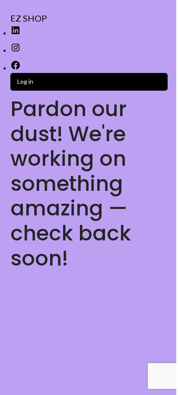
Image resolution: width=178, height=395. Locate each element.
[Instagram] (15, 50)
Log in (25, 81)
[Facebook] (15, 68)
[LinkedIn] (15, 33)
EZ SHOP (28, 18)
